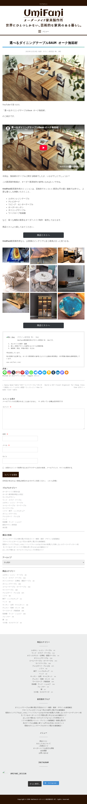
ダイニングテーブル (9, 514)
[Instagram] (9, 372)
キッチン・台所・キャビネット (13, 605)
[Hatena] (44, 372)
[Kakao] (49, 372)
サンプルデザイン (8, 497)
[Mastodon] (62, 372)
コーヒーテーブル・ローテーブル (14, 505)
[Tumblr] (53, 372)
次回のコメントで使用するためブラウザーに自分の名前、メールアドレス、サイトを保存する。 (39, 468)
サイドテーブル (8, 508)
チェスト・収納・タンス (11, 608)
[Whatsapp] (31, 372)
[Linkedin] (58, 372)
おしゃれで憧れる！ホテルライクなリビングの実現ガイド (23, 550)
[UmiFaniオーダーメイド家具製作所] (43, 18)
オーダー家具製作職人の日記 (12, 494)
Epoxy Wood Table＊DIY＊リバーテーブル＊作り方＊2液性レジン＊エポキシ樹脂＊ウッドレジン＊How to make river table (22, 387)
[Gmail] (18, 372)
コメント (6, 407)
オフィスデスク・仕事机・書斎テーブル (16, 581)
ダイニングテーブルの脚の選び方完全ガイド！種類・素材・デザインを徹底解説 (31, 539)
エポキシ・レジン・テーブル (12, 503)
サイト (4, 456)
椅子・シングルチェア (10, 599)
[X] (14, 372)
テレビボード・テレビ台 (11, 516)
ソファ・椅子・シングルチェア (13, 511)
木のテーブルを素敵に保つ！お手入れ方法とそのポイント (43, 723)
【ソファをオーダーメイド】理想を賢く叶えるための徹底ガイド (25, 547)
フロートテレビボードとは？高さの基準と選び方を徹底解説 (23, 541)
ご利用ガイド (43, 746)
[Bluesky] (40, 372)
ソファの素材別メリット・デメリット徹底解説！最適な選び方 (43, 720)
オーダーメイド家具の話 (11, 492)
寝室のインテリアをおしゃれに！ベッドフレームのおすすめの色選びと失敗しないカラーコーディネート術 (40, 544)
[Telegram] (36, 372)
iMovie (36, 376)
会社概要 (43, 751)
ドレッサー (6, 617)
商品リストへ (43, 235)
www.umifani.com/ (13, 362)
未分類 (4, 527)
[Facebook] (27, 372)
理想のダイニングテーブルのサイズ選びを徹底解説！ (43, 726)
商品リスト (43, 741)
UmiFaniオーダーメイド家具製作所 (42, 799)
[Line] (5, 372)
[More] (67, 372)
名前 (5, 434)
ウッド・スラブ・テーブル (12, 500)
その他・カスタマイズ (10, 622)
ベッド (4, 519)
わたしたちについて (43, 743)
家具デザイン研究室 (18, 376)
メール (6, 445)
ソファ (4, 596)
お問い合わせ (43, 753)
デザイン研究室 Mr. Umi (52, 51)
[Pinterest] (22, 372)
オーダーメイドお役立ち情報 (43, 748)
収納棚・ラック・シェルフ (12, 522)
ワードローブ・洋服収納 (11, 611)
